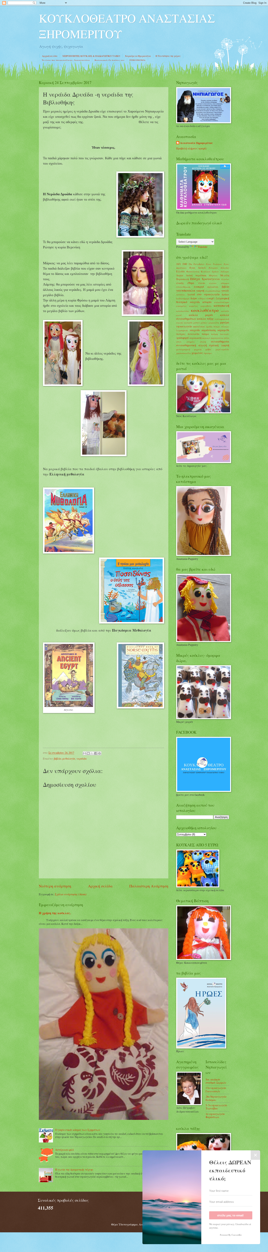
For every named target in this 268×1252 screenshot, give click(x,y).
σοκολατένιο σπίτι (220, 337)
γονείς (225, 290)
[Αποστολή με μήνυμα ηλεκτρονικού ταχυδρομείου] (85, 753)
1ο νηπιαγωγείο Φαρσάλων (215, 1115)
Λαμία (179, 275)
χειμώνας (197, 353)
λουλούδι (188, 322)
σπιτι (178, 341)
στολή (203, 341)
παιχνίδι (195, 330)
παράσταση (208, 330)
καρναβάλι (206, 305)
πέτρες (216, 326)
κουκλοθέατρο (205, 310)
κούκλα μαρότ (201, 315)
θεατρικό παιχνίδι (188, 302)
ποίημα (205, 333)
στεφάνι (191, 341)
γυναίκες (180, 294)
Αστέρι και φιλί (64, 1150)
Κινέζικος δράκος (210, 271)
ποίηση (214, 334)
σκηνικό (206, 337)
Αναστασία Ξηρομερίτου (196, 143)
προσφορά (182, 338)
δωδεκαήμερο (183, 298)
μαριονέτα (214, 322)
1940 (184, 263)
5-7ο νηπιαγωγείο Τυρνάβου (216, 1106)
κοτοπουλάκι (182, 311)
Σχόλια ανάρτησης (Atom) (71, 894)
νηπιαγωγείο (184, 326)
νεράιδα (82, 758)
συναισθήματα (220, 341)
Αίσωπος (225, 267)
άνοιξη (179, 283)
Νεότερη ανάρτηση (55, 885)
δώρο (194, 298)
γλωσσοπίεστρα (213, 290)
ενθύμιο (202, 298)
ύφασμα (208, 353)
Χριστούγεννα (211, 279)
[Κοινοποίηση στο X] (92, 753)
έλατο (201, 283)
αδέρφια (225, 283)
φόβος (208, 349)
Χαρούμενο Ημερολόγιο (138, 55)
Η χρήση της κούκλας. (55, 913)
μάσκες (204, 322)
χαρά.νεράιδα (222, 349)
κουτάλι (225, 311)
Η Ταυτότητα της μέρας (168, 55)
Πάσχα (195, 279)
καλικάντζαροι (221, 302)
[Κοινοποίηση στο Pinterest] (99, 753)
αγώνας (213, 283)
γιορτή (200, 290)
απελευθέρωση (183, 286)
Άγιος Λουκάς (197, 267)
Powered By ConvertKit (231, 1234)
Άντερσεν (213, 267)
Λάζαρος (225, 271)
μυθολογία (68, 758)
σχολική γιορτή (219, 345)
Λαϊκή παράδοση (196, 275)
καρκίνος (193, 305)
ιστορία (207, 302)
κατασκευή (221, 305)
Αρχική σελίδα (49, 55)
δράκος (225, 294)
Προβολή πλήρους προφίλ (191, 148)
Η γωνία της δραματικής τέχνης (74, 1169)
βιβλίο (57, 758)
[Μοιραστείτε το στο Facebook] (96, 753)
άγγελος (225, 279)
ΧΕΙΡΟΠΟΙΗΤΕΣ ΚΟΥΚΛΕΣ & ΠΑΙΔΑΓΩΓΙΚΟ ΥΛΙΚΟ (91, 55)
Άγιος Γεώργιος (214, 264)
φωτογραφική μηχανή (188, 349)
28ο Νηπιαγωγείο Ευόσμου (216, 1098)
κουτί (179, 315)
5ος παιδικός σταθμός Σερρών (216, 1081)
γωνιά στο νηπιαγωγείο (203, 294)
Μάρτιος (213, 275)
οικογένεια (199, 326)
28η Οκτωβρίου (196, 264)
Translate (202, 247)
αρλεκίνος (212, 286)
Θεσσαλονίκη (192, 271)
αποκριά (199, 286)
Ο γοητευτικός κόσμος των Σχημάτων (77, 1130)
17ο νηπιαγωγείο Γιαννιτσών (216, 1089)
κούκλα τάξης (205, 319)
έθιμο (191, 283)
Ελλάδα (180, 271)
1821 (178, 263)
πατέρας (180, 333)
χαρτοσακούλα (183, 353)
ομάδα (209, 326)
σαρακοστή (195, 337)
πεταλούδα (194, 333)
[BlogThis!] (88, 753)
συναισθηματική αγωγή (191, 345)
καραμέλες (181, 305)
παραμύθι (223, 330)
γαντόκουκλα (185, 290)
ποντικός (224, 334)
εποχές (211, 298)
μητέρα (224, 322)
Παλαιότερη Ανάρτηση (148, 885)
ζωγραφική (222, 298)
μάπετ (196, 322)
